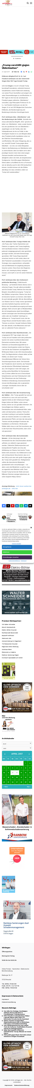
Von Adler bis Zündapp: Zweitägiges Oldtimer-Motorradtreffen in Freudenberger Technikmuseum (15, 1012)
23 (30, 777)
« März (5, 787)
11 (8, 772)
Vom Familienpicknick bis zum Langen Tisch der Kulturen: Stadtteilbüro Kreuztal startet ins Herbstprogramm (18, 1027)
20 (17, 777)
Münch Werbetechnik (8, 627)
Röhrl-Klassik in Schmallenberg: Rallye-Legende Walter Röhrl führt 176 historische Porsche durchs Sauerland (17, 1017)
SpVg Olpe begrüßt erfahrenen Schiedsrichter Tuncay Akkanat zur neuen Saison (17, 1031)
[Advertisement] (17, 28)
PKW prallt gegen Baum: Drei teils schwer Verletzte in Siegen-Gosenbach (17, 1035)
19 (12, 777)
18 (8, 777)
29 (25, 782)
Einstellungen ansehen (11, 557)
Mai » (29, 787)
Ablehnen (6, 552)
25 (8, 782)
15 (25, 772)
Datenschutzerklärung (14, 560)
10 (4, 772)
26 (12, 782)
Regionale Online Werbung (10, 646)
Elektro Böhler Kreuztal (9, 630)
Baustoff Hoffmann (8, 635)
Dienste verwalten (16, 543)
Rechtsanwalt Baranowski (10, 633)
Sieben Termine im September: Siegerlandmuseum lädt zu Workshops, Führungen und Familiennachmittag (16, 1022)
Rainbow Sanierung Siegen (10, 655)
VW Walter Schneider (8, 624)
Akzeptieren (7, 547)
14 (21, 772)
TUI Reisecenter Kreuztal (9, 644)
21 (21, 777)
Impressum (23, 560)
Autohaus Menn (7, 649)
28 (21, 782)
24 (4, 782)
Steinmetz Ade (6, 638)
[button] (31, 527)
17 (4, 777)
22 (25, 777)
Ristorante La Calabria (9, 652)
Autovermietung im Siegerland (11, 641)
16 (30, 772)
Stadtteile (18, 58)
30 (30, 782)
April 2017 (17, 753)
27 (17, 782)
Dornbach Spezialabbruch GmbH (12, 657)
